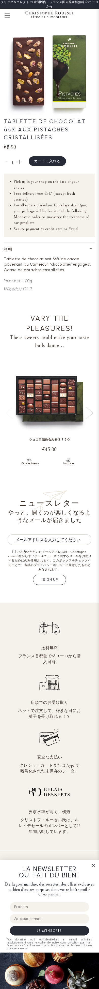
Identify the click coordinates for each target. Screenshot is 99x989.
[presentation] (90, 413)
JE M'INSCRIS (49, 931)
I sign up (49, 579)
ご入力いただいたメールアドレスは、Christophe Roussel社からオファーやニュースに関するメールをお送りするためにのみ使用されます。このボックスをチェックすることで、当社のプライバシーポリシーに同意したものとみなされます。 (49, 560)
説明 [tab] (8, 249)
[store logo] (49, 15)
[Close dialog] (93, 866)
